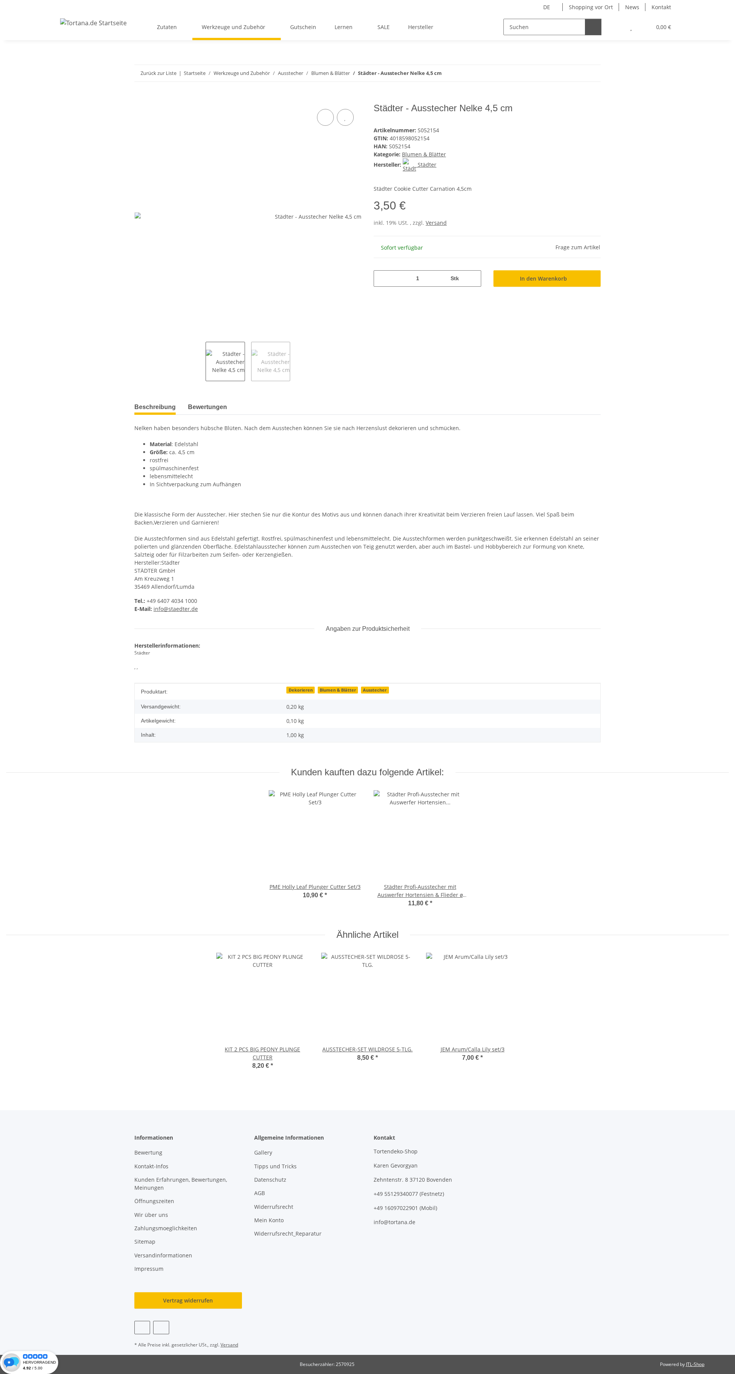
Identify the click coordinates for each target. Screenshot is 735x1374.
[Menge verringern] (382, 278)
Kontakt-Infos (151, 1166)
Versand (436, 222)
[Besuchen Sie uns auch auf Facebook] (142, 1327)
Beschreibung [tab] (155, 407)
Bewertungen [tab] (207, 407)
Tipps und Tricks (275, 1166)
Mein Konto (269, 1220)
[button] (616, 27)
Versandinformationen (163, 1255)
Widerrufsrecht (273, 1206)
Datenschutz (270, 1179)
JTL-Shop (695, 1364)
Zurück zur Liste (158, 73)
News (632, 7)
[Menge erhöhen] (472, 278)
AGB (259, 1193)
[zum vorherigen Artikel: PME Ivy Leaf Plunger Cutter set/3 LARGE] (576, 73)
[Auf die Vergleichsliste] (325, 117)
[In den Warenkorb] (140, 98)
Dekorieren (301, 690)
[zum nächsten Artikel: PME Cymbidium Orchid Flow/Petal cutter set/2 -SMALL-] (592, 73)
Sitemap (144, 1241)
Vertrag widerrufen (188, 1300)
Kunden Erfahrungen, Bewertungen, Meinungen (180, 1183)
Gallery (263, 1152)
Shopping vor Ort (591, 7)
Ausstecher (375, 690)
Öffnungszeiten (154, 1201)
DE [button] (546, 7)
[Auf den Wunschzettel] (345, 117)
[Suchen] (593, 27)
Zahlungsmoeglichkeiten (165, 1228)
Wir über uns (151, 1214)
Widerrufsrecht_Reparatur (288, 1233)
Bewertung (148, 1152)
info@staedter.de (176, 608)
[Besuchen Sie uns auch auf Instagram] (161, 1327)
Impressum (148, 1268)
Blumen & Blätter (424, 154)
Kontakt (661, 7)
